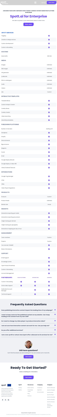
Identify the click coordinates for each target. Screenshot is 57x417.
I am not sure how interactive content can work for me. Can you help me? (25, 325)
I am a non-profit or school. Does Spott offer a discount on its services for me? (27, 335)
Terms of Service (22, 414)
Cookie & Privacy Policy (11, 414)
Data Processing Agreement (33, 414)
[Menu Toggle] (35, 2)
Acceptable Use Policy (45, 414)
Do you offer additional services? (12, 330)
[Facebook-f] (2, 400)
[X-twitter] (5, 400)
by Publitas (5, 3)
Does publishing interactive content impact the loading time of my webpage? (27, 310)
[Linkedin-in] (8, 400)
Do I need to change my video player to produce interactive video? (23, 321)
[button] (28, 310)
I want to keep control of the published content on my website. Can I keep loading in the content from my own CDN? (25, 315)
